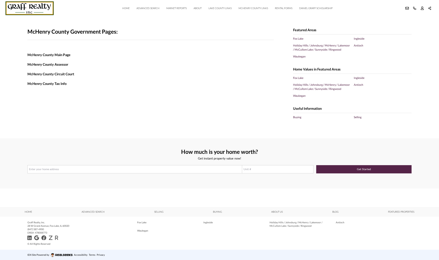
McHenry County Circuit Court (50, 74)
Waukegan (299, 56)
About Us (277, 211)
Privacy (101, 254)
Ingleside (359, 38)
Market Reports (176, 8)
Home (126, 8)
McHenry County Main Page (48, 55)
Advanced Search (148, 8)
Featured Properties (401, 211)
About (198, 8)
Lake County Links (220, 8)
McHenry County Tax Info (47, 83)
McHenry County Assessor (47, 64)
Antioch (358, 45)
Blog (335, 211)
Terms (92, 254)
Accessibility (80, 254)
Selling (357, 117)
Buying (297, 117)
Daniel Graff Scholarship (316, 8)
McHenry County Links (253, 8)
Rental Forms (283, 8)
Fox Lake (298, 38)
